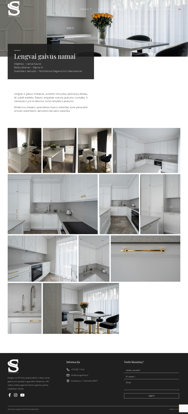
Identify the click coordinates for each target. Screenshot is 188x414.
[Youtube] (22, 395)
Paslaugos (120, 9)
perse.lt (177, 409)
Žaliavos (85, 9)
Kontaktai (167, 9)
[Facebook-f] (10, 395)
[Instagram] (16, 395)
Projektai (136, 9)
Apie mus (151, 9)
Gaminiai (102, 9)
